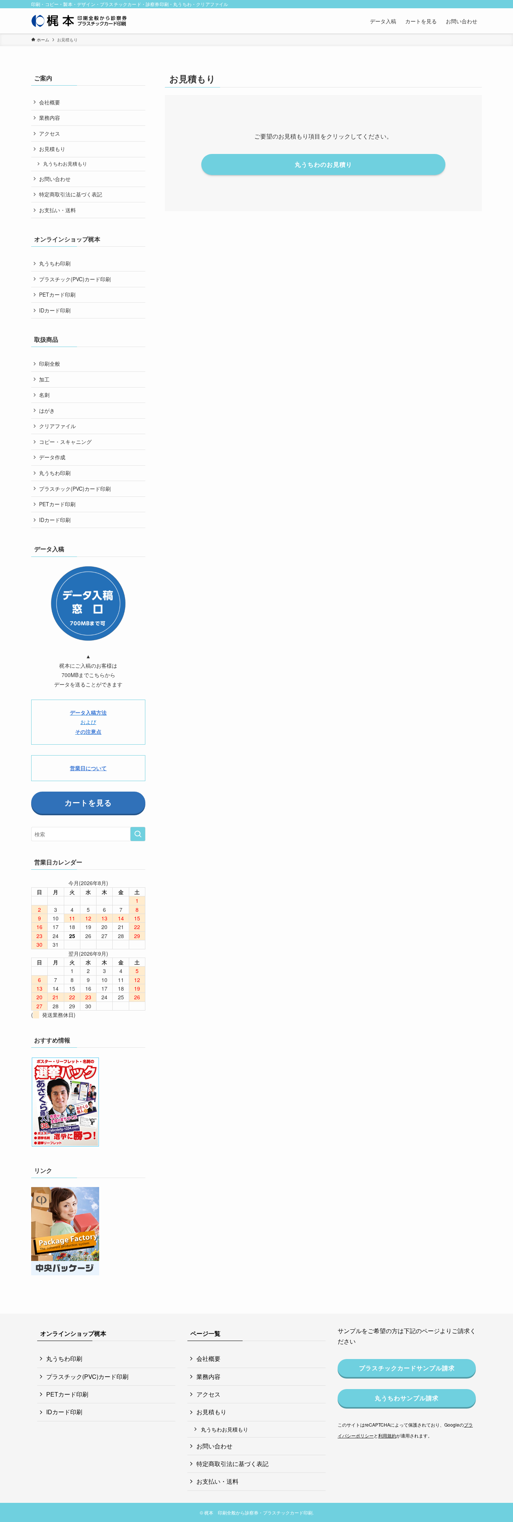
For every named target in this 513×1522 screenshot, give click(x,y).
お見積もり (52, 148)
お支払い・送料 (57, 210)
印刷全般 (49, 363)
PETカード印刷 (57, 294)
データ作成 (52, 457)
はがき (47, 410)
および (88, 722)
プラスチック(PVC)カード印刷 (75, 279)
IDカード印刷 (55, 310)
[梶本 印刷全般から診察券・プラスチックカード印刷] (79, 20)
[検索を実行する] (137, 834)
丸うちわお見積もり (65, 163)
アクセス (49, 133)
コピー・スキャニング (65, 441)
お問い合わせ (55, 179)
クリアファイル (57, 426)
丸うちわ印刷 (55, 263)
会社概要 (49, 102)
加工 (44, 379)
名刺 (44, 394)
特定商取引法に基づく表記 (70, 194)
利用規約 (387, 1435)
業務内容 (49, 117)
